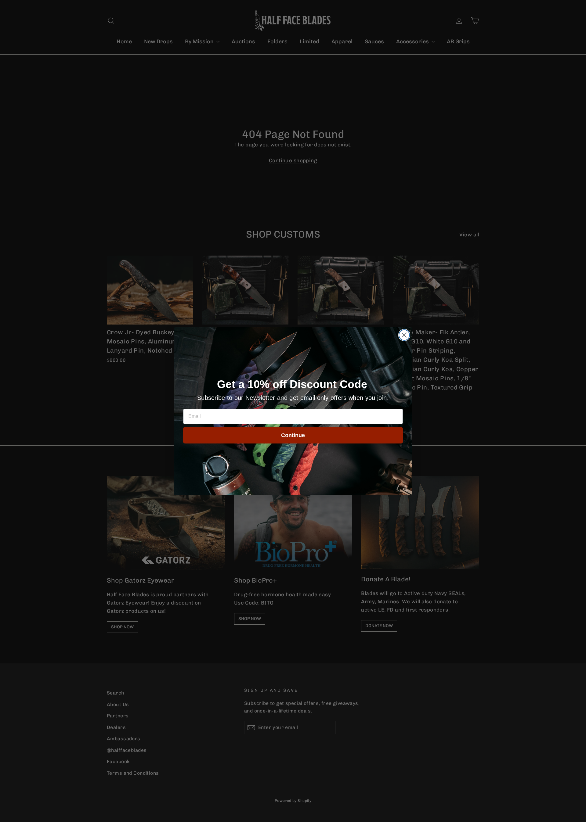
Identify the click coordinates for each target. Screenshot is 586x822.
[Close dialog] (404, 335)
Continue (293, 435)
